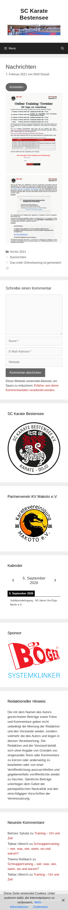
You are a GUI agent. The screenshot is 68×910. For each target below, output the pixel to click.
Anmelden (16, 87)
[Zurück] (13, 580)
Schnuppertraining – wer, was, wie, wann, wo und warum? (33, 848)
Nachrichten (18, 257)
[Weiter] (55, 580)
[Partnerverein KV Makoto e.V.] (34, 524)
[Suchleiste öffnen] (62, 48)
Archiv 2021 (18, 251)
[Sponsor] (34, 677)
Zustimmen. (41, 906)
